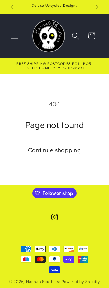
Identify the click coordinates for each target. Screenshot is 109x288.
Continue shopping (54, 150)
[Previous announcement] (12, 7)
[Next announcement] (97, 7)
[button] (14, 36)
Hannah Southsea (43, 281)
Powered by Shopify (80, 281)
